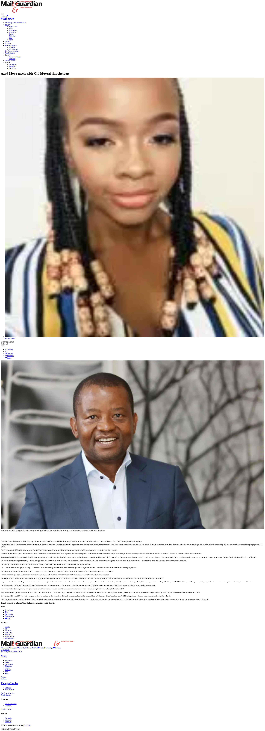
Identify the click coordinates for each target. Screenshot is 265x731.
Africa (7, 662)
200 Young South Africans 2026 (11, 651)
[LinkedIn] (5, 19)
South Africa (9, 660)
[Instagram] (3, 19)
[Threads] (6, 19)
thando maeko (9, 636)
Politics (3, 677)
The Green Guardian (7, 693)
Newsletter (8, 718)
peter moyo (8, 632)
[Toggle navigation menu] (2, 14)
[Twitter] (10, 19)
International (9, 664)
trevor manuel (9, 638)
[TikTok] (8, 19)
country (7, 627)
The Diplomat (9, 689)
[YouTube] (13, 19)
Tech (6, 672)
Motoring (8, 670)
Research (8, 720)
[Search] (8, 17)
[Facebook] (1, 19)
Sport (6, 673)
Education (8, 666)
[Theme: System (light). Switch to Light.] (4, 17)
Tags (2, 650)
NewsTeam (27, 725)
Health (7, 668)
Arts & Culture (6, 695)
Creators (6, 650)
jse (6, 629)
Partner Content (6, 709)
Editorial (8, 688)
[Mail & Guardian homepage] (132, 7)
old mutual (8, 630)
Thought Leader (9, 683)
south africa (9, 634)
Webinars (8, 706)
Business (4, 679)
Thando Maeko (10, 338)
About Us (8, 722)
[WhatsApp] (11, 19)
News (3, 656)
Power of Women (10, 704)
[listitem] (5, 648)
